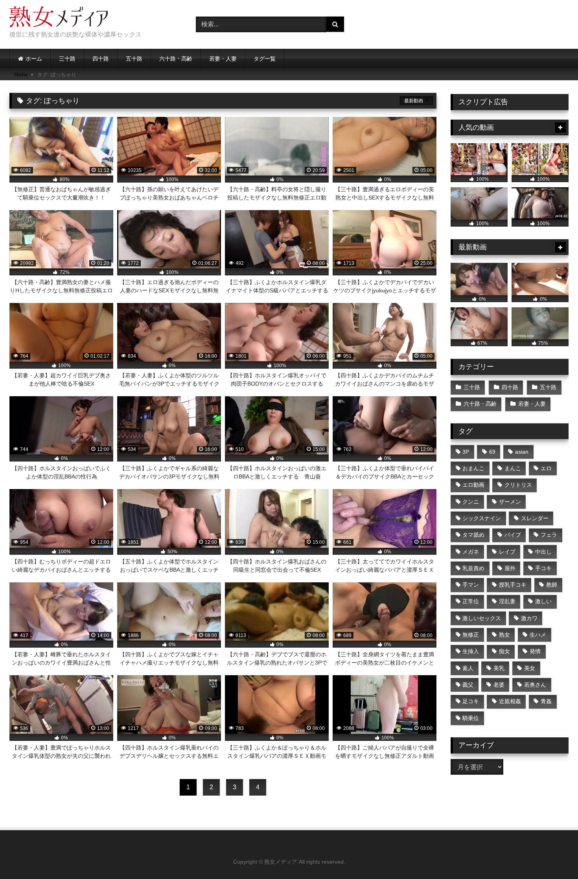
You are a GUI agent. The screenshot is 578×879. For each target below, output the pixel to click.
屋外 (509, 568)
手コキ (543, 568)
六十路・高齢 (175, 58)
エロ (546, 468)
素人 (467, 668)
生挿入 (470, 651)
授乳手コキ (512, 585)
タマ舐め (473, 535)
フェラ (549, 535)
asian (521, 452)
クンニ (470, 502)
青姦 (546, 701)
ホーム (34, 58)
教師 (551, 585)
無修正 (470, 635)
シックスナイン (481, 518)
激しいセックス (481, 618)
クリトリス (518, 485)
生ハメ (538, 635)
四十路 (100, 58)
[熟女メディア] (58, 18)
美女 (529, 668)
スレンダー (535, 518)
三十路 (67, 58)
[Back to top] (553, 855)
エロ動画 (473, 485)
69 (492, 452)
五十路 (134, 58)
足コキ (470, 701)
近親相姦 (510, 701)
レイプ (507, 551)
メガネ (470, 551)
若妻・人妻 (223, 58)
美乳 (498, 668)
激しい (543, 601)
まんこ (512, 468)
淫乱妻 (507, 601)
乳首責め (473, 568)
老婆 (498, 684)
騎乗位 (470, 718)
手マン (470, 585)
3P (465, 452)
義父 (467, 684)
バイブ (512, 535)
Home (21, 75)
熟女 (504, 635)
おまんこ (473, 468)
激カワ (529, 618)
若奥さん (535, 684)
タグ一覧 (265, 58)
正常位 (470, 601)
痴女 (504, 651)
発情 (535, 651)
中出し (543, 551)
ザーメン (510, 502)
